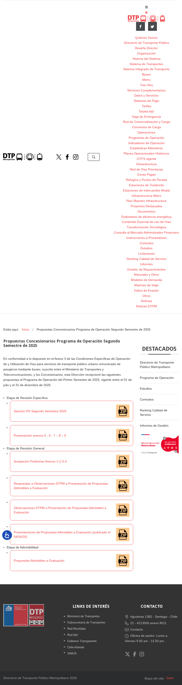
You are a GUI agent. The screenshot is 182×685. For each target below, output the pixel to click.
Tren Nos (146, 85)
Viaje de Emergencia (146, 116)
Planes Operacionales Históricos (146, 153)
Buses (146, 74)
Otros (146, 296)
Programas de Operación (146, 137)
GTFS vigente (146, 159)
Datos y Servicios (146, 95)
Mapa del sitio (154, 678)
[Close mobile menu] (146, 12)
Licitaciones (146, 253)
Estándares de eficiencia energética (146, 217)
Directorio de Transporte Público (146, 43)
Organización (146, 53)
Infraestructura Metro (146, 195)
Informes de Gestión (154, 425)
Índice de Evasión (146, 290)
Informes (146, 264)
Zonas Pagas (146, 174)
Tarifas (146, 106)
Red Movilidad (76, 628)
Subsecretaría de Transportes (86, 622)
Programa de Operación (157, 377)
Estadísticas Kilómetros (146, 148)
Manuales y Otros (146, 274)
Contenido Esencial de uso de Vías (146, 222)
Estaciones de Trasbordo (146, 185)
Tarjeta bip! (146, 111)
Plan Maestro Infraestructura (146, 201)
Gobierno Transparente (82, 641)
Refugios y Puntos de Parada (146, 180)
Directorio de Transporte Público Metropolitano (157, 365)
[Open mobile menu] (146, 7)
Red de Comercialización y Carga (146, 122)
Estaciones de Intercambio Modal (146, 190)
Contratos (146, 243)
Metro (146, 79)
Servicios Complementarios (146, 90)
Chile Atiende (75, 647)
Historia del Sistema (146, 58)
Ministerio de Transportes (83, 616)
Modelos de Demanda (146, 280)
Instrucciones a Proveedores (146, 238)
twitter (152, 26)
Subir (170, 678)
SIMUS (72, 653)
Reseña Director (146, 48)
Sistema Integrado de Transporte (146, 69)
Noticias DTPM (146, 306)
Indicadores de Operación (146, 143)
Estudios (146, 248)
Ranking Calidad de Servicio (146, 259)
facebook (140, 26)
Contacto (136, 629)
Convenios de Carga (146, 127)
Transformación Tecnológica (146, 227)
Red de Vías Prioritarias (146, 169)
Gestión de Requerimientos (146, 269)
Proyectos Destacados (146, 206)
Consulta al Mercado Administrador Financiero (146, 232)
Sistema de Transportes (146, 64)
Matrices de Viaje (146, 285)
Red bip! (72, 635)
